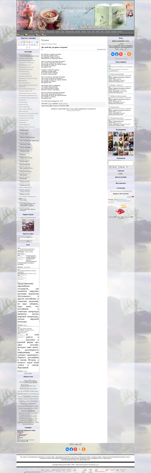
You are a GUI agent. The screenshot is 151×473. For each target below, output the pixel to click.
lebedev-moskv (63, 103)
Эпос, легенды (23, 83)
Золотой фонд (23, 54)
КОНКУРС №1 (23, 129)
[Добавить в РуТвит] (29, 45)
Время (31, 410)
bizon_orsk (127, 217)
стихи (26, 391)
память (25, 399)
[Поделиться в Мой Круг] (22, 45)
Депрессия (32, 420)
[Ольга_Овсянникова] (131, 141)
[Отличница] (115, 150)
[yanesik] (110, 141)
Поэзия (57, 31)
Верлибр (21, 100)
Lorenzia (118, 78)
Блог (93, 31)
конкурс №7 (29, 415)
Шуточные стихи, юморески (27, 113)
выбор (31, 399)
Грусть (20, 396)
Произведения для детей (26, 93)
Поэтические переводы (26, 88)
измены (20, 422)
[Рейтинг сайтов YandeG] (111, 472)
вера (28, 401)
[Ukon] (115, 145)
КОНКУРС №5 (23, 139)
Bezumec (122, 102)
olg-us (120, 218)
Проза (62, 31)
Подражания (22, 120)
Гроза (36, 406)
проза (21, 408)
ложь (37, 422)
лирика (31, 391)
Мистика (21, 80)
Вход (39, 35)
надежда (34, 396)
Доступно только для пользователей (121, 191)
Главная (43, 44)
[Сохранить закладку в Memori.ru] (19, 45)
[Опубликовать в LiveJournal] (35, 42)
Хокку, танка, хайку (24, 109)
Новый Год (24, 403)
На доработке (23, 202)
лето (32, 408)
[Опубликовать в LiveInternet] (32, 42)
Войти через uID (121, 49)
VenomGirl (21, 406)
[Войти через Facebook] (117, 54)
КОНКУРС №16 (23, 177)
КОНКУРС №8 (23, 149)
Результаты (20, 439)
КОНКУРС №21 (23, 193)
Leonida (129, 196)
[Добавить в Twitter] (32, 45)
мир (31, 386)
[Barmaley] (126, 141)
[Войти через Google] (125, 54)
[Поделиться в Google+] (29, 42)
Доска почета (50, 31)
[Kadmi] (126, 155)
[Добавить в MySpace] (24, 45)
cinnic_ (119, 217)
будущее (29, 406)
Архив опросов (29, 439)
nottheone (111, 217)
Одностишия (22, 111)
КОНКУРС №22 (23, 208)
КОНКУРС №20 (23, 189)
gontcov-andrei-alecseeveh (28, 217)
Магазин (77, 31)
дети (36, 408)
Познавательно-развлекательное (26, 330)
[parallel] (131, 150)
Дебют (20, 198)
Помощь (42, 31)
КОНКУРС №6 (23, 143)
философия (33, 388)
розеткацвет (123, 91)
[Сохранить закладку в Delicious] (22, 42)
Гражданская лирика (25, 62)
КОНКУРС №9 (23, 153)
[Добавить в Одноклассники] (27, 45)
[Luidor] (126, 145)
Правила (36, 31)
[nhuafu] (121, 141)
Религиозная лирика (25, 67)
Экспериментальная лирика (27, 97)
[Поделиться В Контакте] (35, 45)
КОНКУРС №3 (23, 132)
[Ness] (131, 136)
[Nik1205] (110, 155)
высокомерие (28, 424)
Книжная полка (69, 31)
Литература (23, 413)
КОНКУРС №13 (23, 167)
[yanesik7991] (121, 155)
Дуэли (89, 31)
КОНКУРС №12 (23, 163)
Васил (25, 325)
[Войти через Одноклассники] (129, 54)
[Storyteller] (121, 136)
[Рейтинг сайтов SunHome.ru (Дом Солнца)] (68, 472)
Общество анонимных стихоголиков (122, 66)
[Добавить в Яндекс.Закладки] (27, 47)
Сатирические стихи (25, 115)
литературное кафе (31, 418)
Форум (98, 31)
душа (20, 393)
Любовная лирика (24, 58)
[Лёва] (110, 150)
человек (34, 416)
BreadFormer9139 (125, 124)
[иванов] (115, 141)
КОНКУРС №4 (23, 136)
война (36, 391)
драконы (32, 403)
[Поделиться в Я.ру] (29, 47)
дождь (25, 394)
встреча (22, 418)
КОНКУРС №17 (23, 180)
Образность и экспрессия (26, 78)
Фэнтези (24, 388)
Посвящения (22, 71)
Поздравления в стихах (26, 127)
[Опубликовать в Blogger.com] (19, 42)
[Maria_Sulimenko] (115, 136)
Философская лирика (25, 60)
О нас (31, 31)
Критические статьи (30, 273)
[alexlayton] (126, 150)
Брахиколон (22, 104)
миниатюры (26, 408)
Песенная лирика (24, 76)
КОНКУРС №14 (23, 170)
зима (34, 385)
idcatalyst (122, 80)
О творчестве (23, 74)
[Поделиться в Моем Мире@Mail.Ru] (37, 42)
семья (21, 401)
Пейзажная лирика (24, 69)
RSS (45, 35)
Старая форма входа (121, 58)
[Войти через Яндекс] (121, 54)
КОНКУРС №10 (23, 156)
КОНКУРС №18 (23, 184)
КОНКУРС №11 (23, 160)
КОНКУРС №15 (23, 173)
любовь (30, 381)
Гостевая (107, 31)
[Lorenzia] (110, 136)
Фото (102, 31)
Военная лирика (23, 65)
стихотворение (34, 394)
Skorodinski (26, 267)
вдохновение (29, 422)
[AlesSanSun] (131, 155)
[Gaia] (126, 136)
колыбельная (24, 420)
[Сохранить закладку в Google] (27, 42)
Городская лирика (24, 91)
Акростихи (22, 102)
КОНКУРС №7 (23, 146)
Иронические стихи (24, 118)
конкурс (24, 411)
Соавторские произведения (27, 95)
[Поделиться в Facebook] (24, 42)
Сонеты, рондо (23, 106)
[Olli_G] (121, 150)
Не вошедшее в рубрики (26, 196)
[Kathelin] (110, 145)
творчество (30, 413)
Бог (25, 401)
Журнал (83, 31)
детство (20, 391)
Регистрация (31, 35)
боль (36, 398)
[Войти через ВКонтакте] (113, 54)
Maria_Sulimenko (121, 89)
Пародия (21, 122)
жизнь (25, 385)
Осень (20, 399)
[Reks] (121, 145)
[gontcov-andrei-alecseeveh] (28, 230)
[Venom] (115, 155)
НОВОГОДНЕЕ (23, 124)
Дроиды (34, 401)
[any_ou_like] (131, 145)
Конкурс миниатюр (24, 187)
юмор (21, 382)
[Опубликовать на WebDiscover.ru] (37, 45)
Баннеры (114, 31)
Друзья (120, 31)
